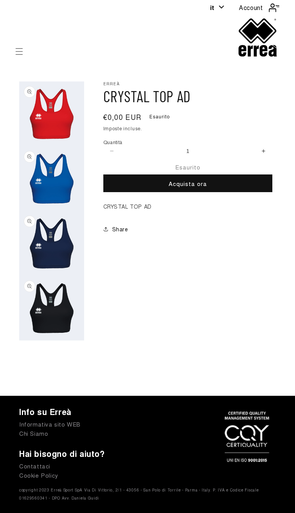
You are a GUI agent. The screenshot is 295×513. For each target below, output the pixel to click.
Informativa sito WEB (50, 424)
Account (251, 7)
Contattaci (34, 466)
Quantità (113, 142)
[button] (19, 51)
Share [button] (120, 229)
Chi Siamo (33, 433)
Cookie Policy (38, 475)
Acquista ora (188, 183)
